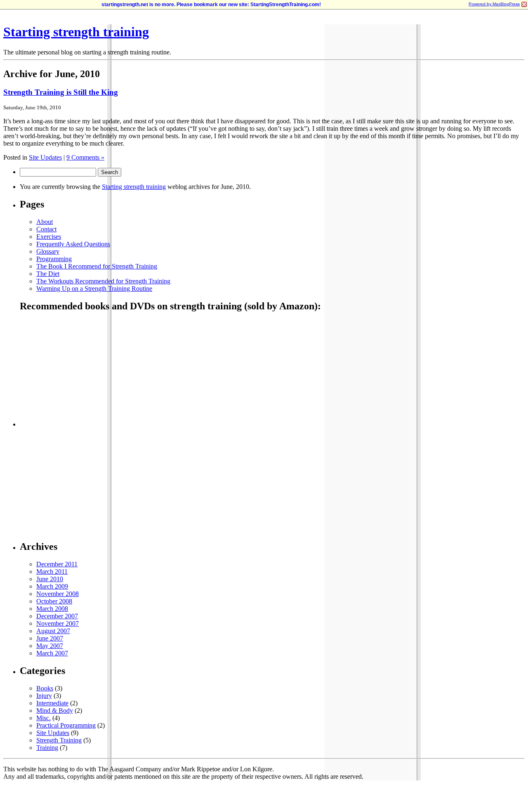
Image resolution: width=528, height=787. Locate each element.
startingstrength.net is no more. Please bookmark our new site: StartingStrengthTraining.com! (211, 4)
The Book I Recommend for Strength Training (96, 266)
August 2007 (53, 630)
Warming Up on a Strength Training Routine (94, 288)
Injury (44, 695)
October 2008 (54, 601)
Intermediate (52, 703)
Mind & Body (54, 710)
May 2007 (49, 645)
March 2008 (52, 608)
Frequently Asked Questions (73, 243)
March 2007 (52, 653)
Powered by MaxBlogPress (494, 4)
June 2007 (49, 638)
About (44, 221)
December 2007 (57, 616)
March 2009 (52, 586)
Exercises (48, 236)
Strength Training (59, 740)
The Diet (47, 273)
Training (47, 747)
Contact (46, 229)
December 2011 (57, 564)
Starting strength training (76, 31)
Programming (54, 258)
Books (44, 688)
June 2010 (49, 578)
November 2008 (57, 593)
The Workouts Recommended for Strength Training (103, 281)
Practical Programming (66, 725)
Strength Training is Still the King (60, 92)
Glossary (47, 251)
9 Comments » (85, 157)
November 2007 (57, 623)
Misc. (43, 717)
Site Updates (45, 157)
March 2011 (52, 571)
